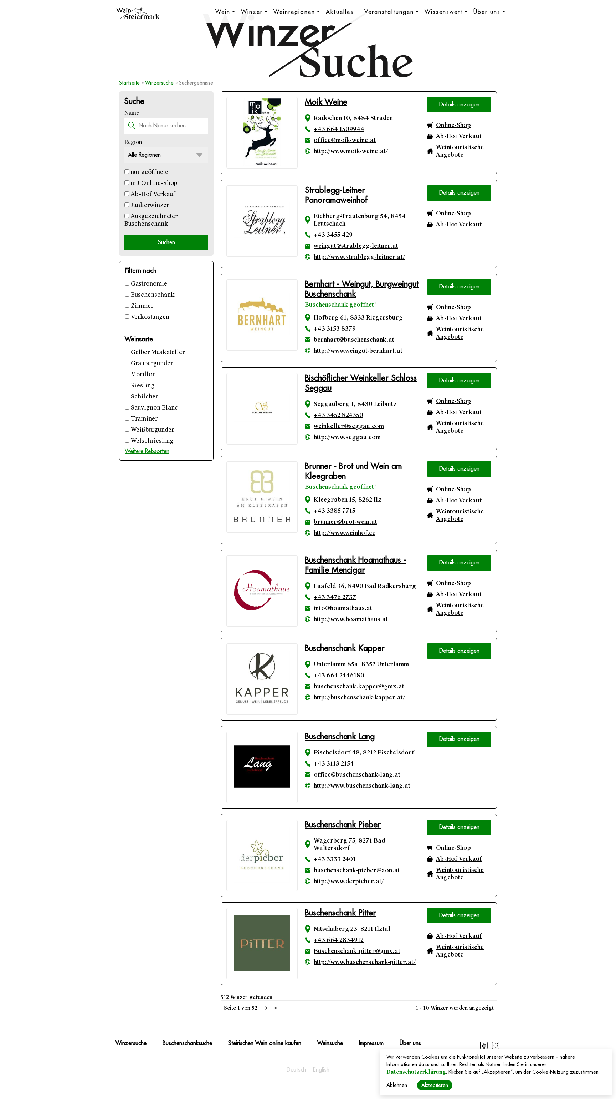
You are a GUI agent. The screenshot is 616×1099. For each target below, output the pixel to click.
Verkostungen (149, 317)
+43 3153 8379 (335, 328)
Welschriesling (151, 441)
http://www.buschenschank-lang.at (362, 785)
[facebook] (485, 1048)
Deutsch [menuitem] (296, 1070)
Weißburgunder (151, 429)
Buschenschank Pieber (343, 825)
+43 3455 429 (333, 235)
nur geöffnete (148, 172)
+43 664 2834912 (339, 940)
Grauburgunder (151, 363)
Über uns (486, 12)
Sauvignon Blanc (153, 407)
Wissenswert (444, 12)
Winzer (252, 12)
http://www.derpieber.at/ (349, 881)
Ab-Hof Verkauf (152, 194)
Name (131, 113)
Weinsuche (330, 1043)
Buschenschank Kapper (345, 648)
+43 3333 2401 (335, 859)
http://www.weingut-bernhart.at (358, 351)
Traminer (143, 418)
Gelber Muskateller (157, 352)
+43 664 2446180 (339, 675)
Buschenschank (152, 294)
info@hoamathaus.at (343, 608)
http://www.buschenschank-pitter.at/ (365, 962)
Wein (222, 12)
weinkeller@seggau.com (349, 426)
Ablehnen (396, 1085)
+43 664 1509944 (339, 129)
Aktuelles (340, 12)
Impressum (371, 1043)
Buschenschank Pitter (340, 913)
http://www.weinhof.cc (344, 533)
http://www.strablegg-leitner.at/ (359, 257)
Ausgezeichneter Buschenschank (151, 219)
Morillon (142, 374)
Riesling (141, 385)
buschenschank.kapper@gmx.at (359, 686)
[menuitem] (296, 1070)
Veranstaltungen (389, 12)
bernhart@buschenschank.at (354, 339)
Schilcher (143, 396)
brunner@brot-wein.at (345, 522)
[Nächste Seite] (266, 1008)
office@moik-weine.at (345, 140)
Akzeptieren (434, 1085)
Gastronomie (148, 283)
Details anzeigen (459, 104)
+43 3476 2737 (335, 597)
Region (133, 142)
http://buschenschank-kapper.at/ (359, 697)
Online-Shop (453, 125)
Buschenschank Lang (340, 736)
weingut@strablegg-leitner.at (356, 246)
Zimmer (141, 306)
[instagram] (495, 1048)
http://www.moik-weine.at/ (351, 151)
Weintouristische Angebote (460, 151)
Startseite (130, 82)
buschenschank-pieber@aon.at (357, 870)
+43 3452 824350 (338, 415)
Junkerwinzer (149, 205)
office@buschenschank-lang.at (357, 774)
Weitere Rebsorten (147, 451)
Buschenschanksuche (187, 1043)
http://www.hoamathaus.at (351, 619)
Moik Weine (326, 102)
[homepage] (138, 14)
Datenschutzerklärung (416, 1072)
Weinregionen (294, 12)
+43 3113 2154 (334, 763)
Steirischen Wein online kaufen (264, 1043)
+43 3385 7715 (334, 511)
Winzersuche (160, 82)
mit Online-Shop (153, 183)
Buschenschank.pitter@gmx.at (357, 951)
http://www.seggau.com (347, 437)
